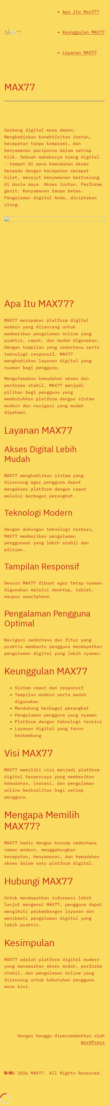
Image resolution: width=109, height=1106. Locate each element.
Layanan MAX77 (79, 52)
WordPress (93, 1042)
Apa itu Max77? (80, 11)
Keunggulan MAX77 (83, 32)
